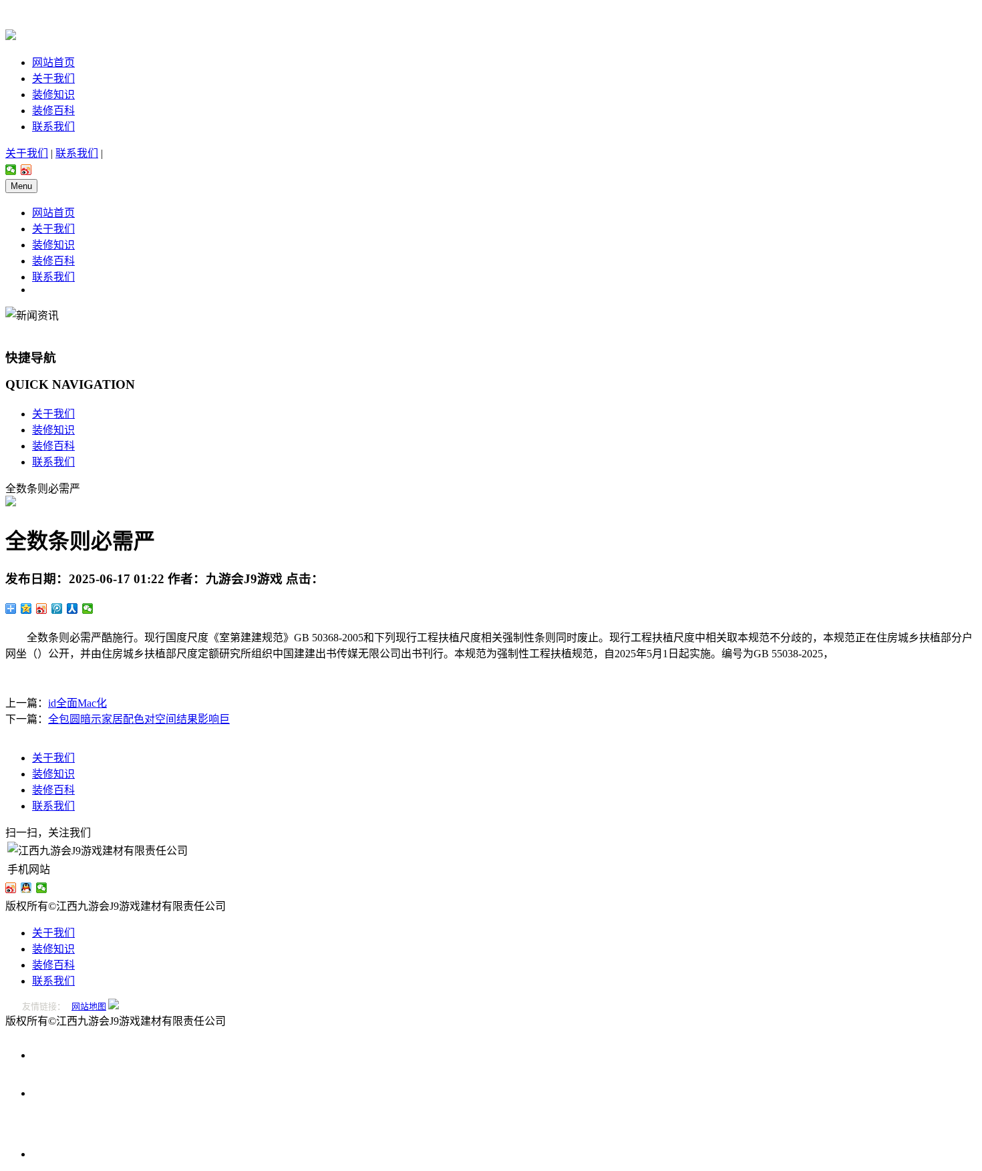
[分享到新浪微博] (26, 169)
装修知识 (53, 94)
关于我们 (53, 78)
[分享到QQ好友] (26, 887)
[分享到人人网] (72, 608)
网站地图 (88, 1006)
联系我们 (53, 126)
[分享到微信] (11, 169)
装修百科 (53, 110)
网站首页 (53, 62)
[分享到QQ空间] (26, 608)
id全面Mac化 (77, 703)
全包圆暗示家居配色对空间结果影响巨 (139, 719)
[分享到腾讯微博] (57, 608)
